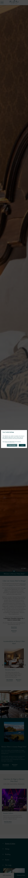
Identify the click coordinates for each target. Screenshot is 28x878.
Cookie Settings (12, 445)
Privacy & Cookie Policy (10, 441)
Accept (22, 445)
